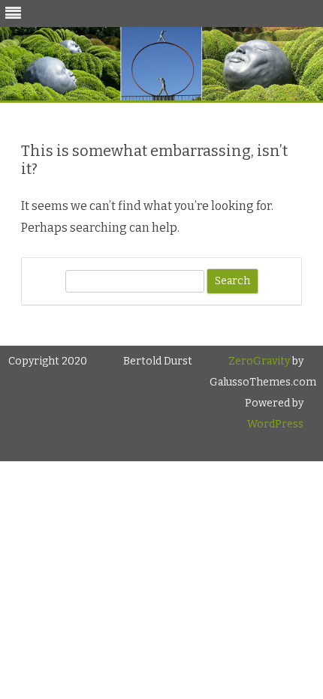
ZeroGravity (259, 361)
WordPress (275, 424)
